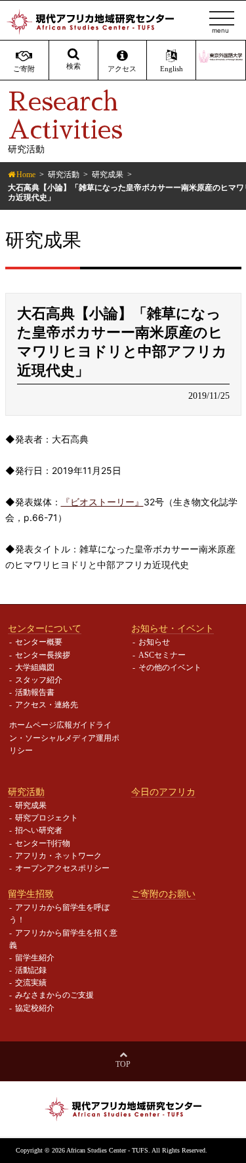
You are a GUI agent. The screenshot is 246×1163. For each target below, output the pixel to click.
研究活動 (63, 174)
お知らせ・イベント (172, 628)
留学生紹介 (34, 957)
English (171, 69)
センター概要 (38, 642)
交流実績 (31, 982)
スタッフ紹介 (38, 679)
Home (25, 174)
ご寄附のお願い (163, 893)
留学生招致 (31, 893)
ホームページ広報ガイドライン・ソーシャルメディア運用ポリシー (64, 737)
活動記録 (31, 970)
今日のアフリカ (163, 791)
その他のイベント (169, 667)
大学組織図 (34, 667)
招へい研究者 (38, 830)
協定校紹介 (34, 1008)
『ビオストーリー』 (102, 501)
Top (123, 1064)
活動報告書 (34, 692)
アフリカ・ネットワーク (58, 855)
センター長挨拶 (42, 655)
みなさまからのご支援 (54, 995)
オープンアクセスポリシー (62, 868)
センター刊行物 (42, 843)
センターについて (44, 628)
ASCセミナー (162, 655)
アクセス (122, 69)
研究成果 (107, 174)
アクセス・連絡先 (46, 704)
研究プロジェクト (46, 817)
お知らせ (154, 642)
